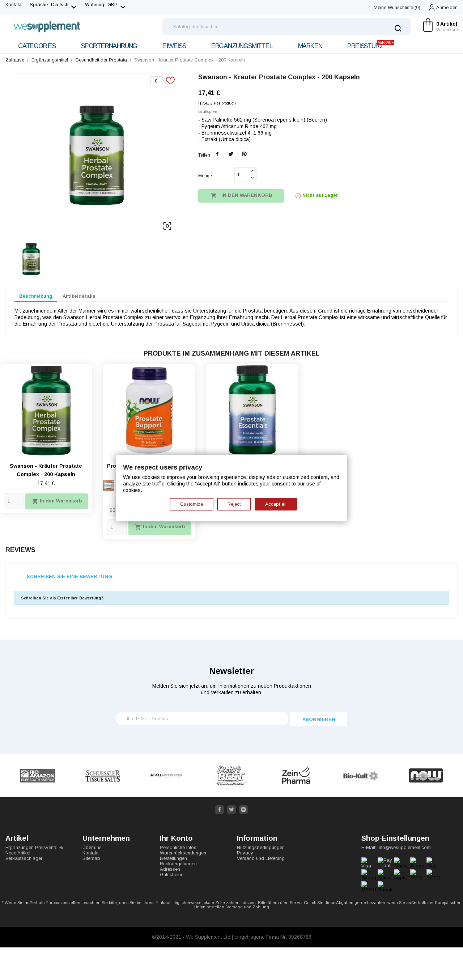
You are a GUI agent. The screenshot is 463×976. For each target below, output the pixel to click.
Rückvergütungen (178, 863)
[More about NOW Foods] (425, 775)
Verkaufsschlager (23, 858)
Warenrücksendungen (183, 853)
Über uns (92, 847)
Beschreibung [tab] (35, 296)
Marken (310, 46)
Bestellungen (173, 858)
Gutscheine (171, 874)
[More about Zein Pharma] (296, 775)
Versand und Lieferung (261, 858)
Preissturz (370, 45)
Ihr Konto (176, 838)
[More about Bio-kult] (360, 775)
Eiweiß (174, 46)
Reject (234, 504)
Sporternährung (109, 46)
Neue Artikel (17, 853)
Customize (191, 504)
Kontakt (13, 4)
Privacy (245, 853)
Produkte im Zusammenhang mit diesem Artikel (232, 353)
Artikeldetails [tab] (79, 296)
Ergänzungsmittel (242, 46)
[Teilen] (217, 154)
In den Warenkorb (241, 195)
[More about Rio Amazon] (37, 775)
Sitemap (91, 858)
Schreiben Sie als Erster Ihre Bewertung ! (62, 598)
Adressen (170, 869)
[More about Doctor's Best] (231, 775)
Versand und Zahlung (247, 907)
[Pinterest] (244, 154)
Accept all (275, 504)
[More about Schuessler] (102, 775)
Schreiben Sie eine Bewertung (69, 576)
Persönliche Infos (178, 847)
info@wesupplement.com (404, 847)
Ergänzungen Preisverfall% (34, 847)
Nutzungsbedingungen (261, 847)
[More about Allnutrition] (167, 775)
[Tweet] (231, 154)
